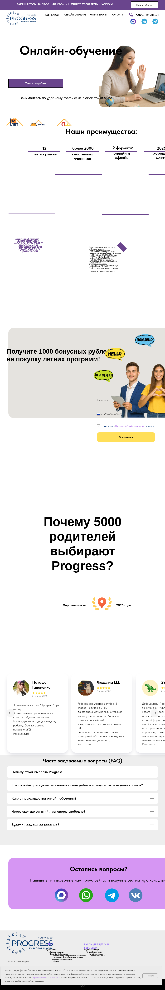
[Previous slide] (10, 713)
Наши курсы (51, 15)
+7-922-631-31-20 (146, 15)
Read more (84, 744)
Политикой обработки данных (129, 425)
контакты (117, 14)
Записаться (126, 437)
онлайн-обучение (75, 14)
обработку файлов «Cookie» (45, 977)
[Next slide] (154, 713)
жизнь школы (98, 14)
